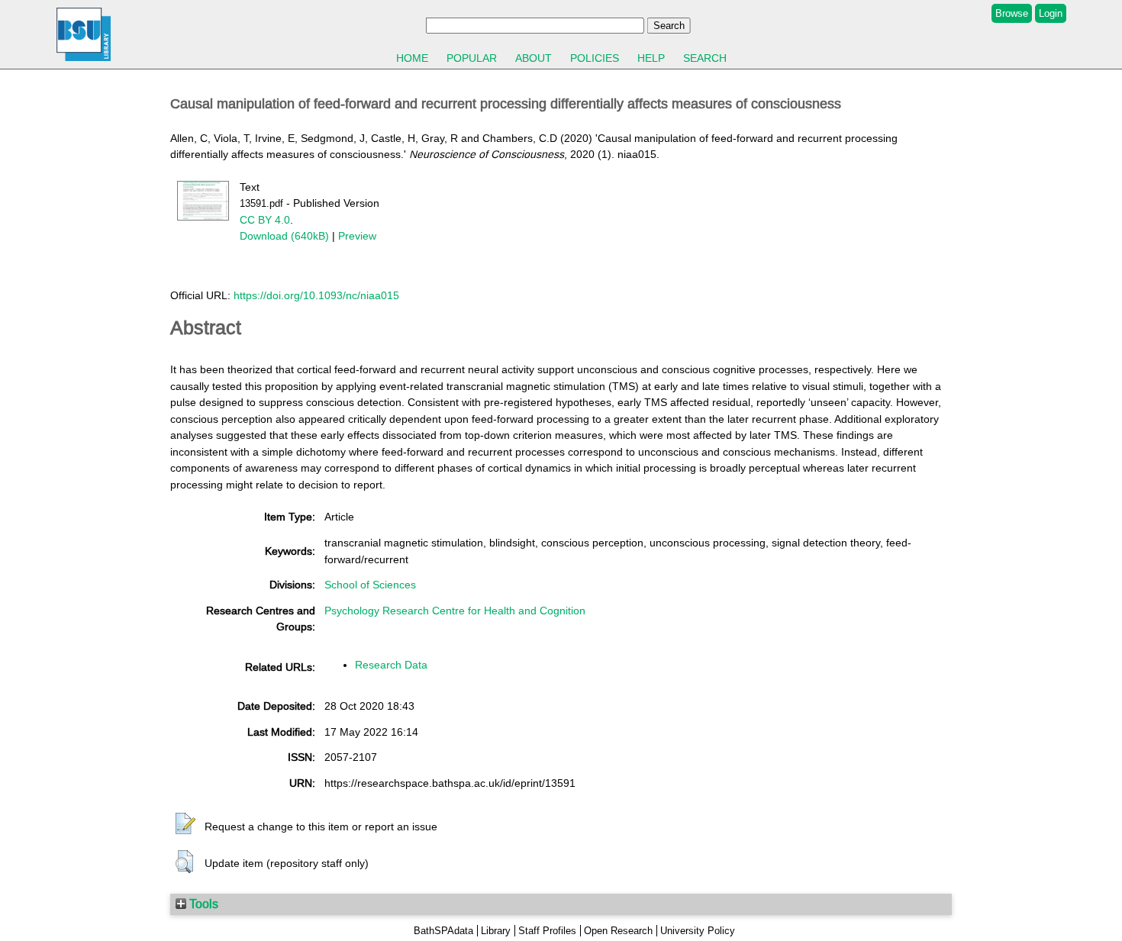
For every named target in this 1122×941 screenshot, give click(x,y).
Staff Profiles (547, 930)
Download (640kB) (284, 236)
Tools (202, 903)
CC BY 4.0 (265, 220)
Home (412, 58)
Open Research (618, 930)
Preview (357, 236)
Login (1050, 13)
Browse (1011, 13)
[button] (185, 824)
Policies (594, 58)
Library (496, 930)
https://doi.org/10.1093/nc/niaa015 (316, 295)
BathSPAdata (443, 930)
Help (651, 58)
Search (705, 58)
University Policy (697, 930)
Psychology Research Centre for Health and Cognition (454, 610)
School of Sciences (370, 584)
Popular (472, 58)
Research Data (391, 665)
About (533, 58)
